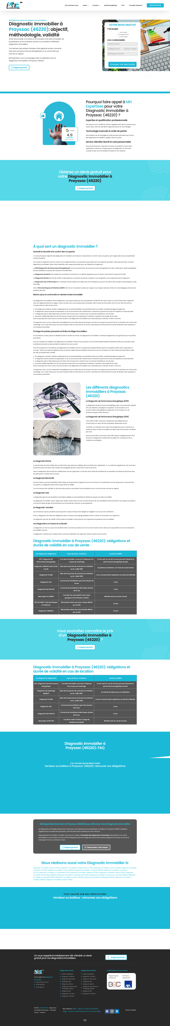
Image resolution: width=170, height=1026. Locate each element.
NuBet (74, 1009)
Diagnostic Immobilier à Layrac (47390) (107, 868)
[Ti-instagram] (112, 1011)
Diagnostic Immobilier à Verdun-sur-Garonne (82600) (109, 875)
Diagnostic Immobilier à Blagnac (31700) (85, 873)
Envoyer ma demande (122, 64)
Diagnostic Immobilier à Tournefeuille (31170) (54, 873)
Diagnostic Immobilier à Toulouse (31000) (89, 870)
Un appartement (123, 34)
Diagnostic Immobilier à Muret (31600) (60, 870)
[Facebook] (107, 1011)
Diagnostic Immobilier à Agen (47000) (59, 880)
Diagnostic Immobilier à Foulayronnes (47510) (77, 868)
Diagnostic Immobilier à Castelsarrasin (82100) (73, 875)
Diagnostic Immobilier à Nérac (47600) (46, 868)
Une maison (123, 32)
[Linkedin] (117, 1011)
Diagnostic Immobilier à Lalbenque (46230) (99, 877)
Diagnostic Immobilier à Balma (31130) (112, 873)
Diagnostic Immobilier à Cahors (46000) (70, 877)
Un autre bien (123, 37)
